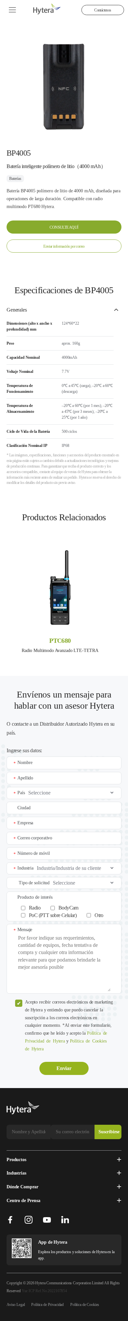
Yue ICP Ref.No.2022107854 (44, 1291)
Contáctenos (102, 10)
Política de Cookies (84, 1304)
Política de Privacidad (47, 1304)
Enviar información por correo (64, 246)
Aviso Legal (16, 1304)
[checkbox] (68, 910)
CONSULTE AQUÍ (64, 227)
